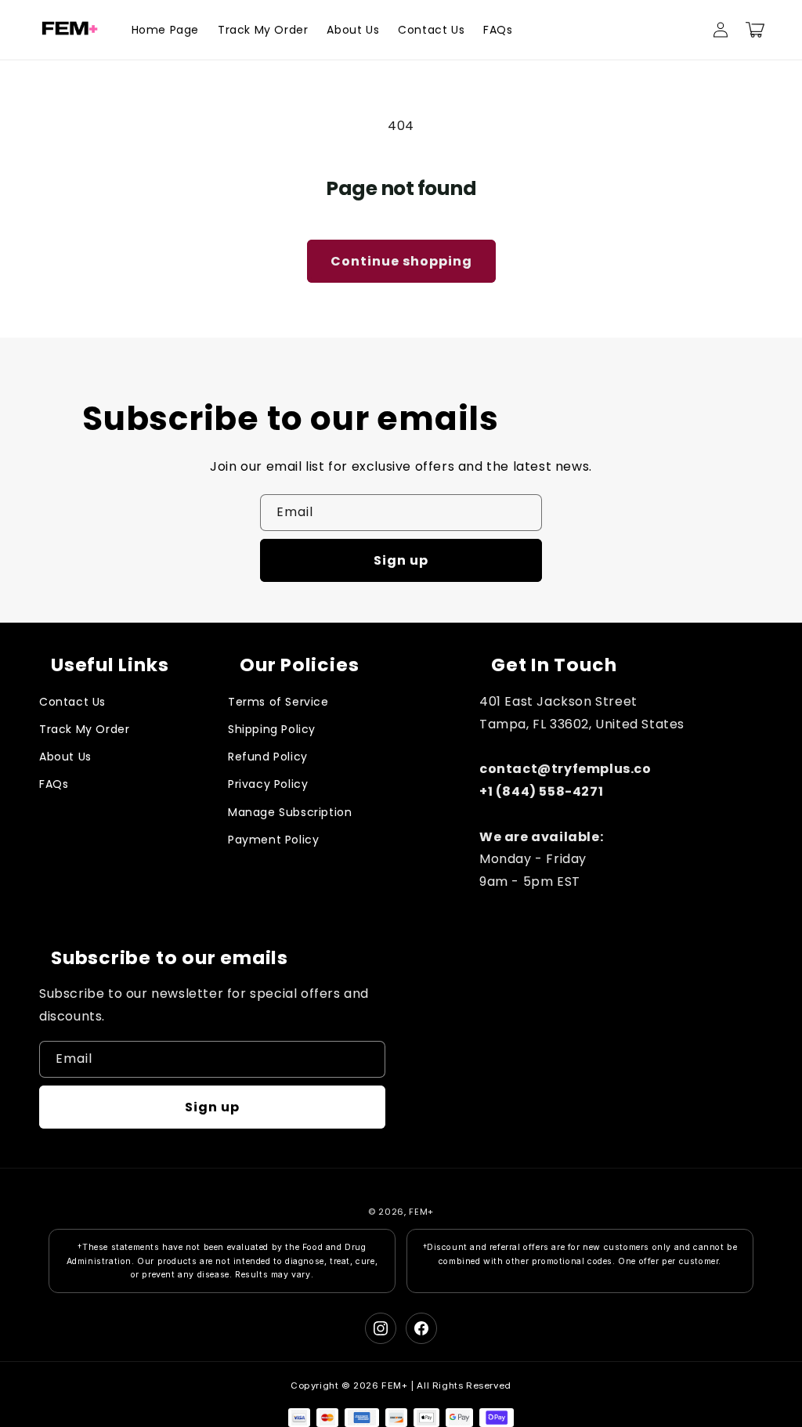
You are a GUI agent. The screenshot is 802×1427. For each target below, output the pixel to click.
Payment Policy (273, 839)
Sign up (401, 560)
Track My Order (84, 729)
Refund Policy (268, 756)
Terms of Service (278, 702)
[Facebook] (421, 1328)
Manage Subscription (290, 812)
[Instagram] (380, 1328)
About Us (65, 756)
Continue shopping (401, 261)
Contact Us (72, 702)
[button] (755, 30)
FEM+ (421, 1211)
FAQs (53, 784)
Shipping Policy (272, 729)
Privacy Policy (268, 784)
